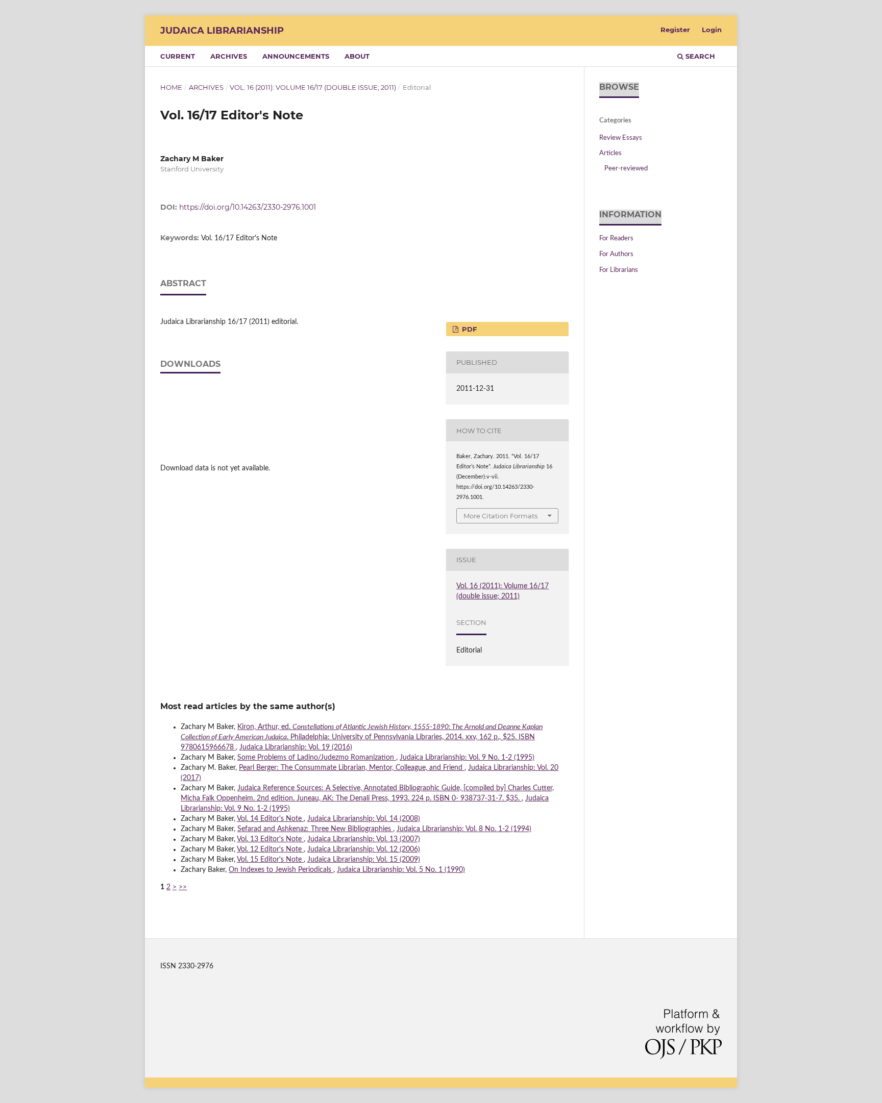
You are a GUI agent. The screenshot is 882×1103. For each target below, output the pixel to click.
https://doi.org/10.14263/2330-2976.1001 (247, 207)
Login (712, 30)
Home (171, 87)
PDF (468, 329)
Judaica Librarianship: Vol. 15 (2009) (363, 859)
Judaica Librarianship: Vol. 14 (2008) (363, 818)
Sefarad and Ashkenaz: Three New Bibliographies (315, 829)
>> (183, 887)
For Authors (616, 254)
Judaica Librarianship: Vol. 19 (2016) (295, 747)
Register (675, 30)
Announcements (295, 56)
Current (177, 56)
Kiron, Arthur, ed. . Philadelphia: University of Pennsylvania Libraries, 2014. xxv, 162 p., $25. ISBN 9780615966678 (362, 737)
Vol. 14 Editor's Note (270, 818)
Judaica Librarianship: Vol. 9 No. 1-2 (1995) (467, 757)
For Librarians (618, 270)
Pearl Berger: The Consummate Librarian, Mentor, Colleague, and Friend (351, 767)
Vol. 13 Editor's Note (270, 839)
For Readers (616, 238)
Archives (228, 56)
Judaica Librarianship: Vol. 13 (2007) (363, 839)
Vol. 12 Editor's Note (270, 849)
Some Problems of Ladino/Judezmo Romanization (316, 757)
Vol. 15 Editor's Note (270, 859)
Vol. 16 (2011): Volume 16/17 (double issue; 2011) (313, 87)
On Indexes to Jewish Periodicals (281, 869)
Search (699, 56)
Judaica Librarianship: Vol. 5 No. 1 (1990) (401, 869)
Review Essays (620, 138)
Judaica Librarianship (222, 30)
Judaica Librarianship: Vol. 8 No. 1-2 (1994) (464, 829)
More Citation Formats (500, 516)
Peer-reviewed (626, 168)
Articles (610, 153)
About (357, 56)
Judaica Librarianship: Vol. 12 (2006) (363, 849)
